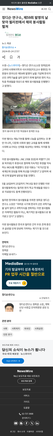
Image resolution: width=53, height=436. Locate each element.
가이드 (27, 401)
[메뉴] (3, 9)
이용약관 (30, 431)
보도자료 (26, 389)
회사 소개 (21, 431)
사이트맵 (39, 431)
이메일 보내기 (9, 254)
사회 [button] (5, 328)
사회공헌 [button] (39, 328)
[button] (4, 57)
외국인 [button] (27, 328)
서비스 (27, 395)
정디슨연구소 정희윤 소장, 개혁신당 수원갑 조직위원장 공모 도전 (34, 307)
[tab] (26, 390)
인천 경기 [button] (7, 334)
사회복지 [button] (16, 328)
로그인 (12, 431)
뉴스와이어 (14, 65)
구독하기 (45, 298)
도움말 (27, 407)
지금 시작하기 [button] (11, 361)
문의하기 (26, 418)
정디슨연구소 (9, 47)
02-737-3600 (27, 413)
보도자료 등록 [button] (26, 381)
